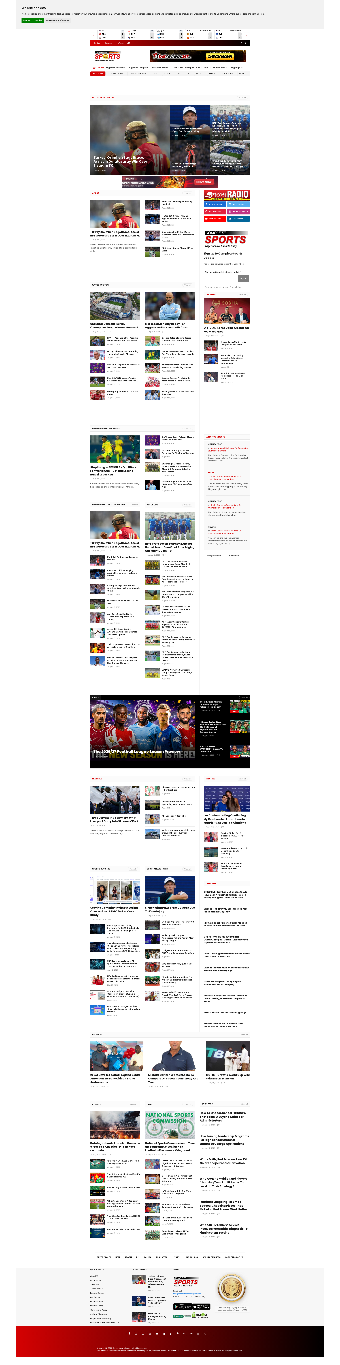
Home (101, 67)
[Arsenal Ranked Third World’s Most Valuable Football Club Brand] (152, 382)
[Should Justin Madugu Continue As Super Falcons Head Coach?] (240, 706)
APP (128, 43)
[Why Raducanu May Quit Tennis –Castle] (152, 967)
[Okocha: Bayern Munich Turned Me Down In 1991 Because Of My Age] (152, 485)
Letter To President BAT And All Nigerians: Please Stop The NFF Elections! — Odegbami (177, 1163)
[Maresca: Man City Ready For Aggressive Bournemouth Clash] (170, 306)
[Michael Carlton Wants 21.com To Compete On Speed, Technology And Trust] (174, 1056)
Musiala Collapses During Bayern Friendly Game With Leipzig (222, 983)
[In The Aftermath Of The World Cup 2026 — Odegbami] (152, 1194)
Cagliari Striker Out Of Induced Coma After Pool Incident (233, 836)
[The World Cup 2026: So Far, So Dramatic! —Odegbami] (152, 1221)
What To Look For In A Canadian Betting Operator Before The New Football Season (123, 1204)
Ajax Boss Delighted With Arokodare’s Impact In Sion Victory (120, 617)
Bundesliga (227, 74)
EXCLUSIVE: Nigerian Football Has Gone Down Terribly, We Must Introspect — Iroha (225, 998)
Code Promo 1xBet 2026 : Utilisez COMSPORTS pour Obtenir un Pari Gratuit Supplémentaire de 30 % (227, 939)
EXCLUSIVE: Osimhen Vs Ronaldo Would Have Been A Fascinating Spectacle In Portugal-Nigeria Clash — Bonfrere (226, 895)
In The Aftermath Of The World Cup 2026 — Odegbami (177, 1192)
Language (235, 67)
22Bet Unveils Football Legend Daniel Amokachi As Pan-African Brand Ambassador (115, 1078)
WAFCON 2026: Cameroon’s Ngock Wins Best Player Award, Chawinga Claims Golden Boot (177, 995)
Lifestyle (177, 1257)
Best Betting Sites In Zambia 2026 (123, 1187)
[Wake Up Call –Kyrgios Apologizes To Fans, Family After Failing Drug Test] (152, 939)
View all (242, 98)
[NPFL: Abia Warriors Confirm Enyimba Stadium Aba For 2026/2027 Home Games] (152, 625)
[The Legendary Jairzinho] (152, 819)
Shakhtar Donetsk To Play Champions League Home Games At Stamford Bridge (227, 164)
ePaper (121, 43)
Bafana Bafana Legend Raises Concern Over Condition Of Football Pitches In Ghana (176, 339)
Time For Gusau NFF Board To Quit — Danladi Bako (178, 788)
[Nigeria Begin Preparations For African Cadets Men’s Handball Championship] (152, 981)
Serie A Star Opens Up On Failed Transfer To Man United (233, 376)
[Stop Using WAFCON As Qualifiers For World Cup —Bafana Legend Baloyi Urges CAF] (152, 355)
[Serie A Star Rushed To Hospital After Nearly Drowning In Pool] (211, 867)
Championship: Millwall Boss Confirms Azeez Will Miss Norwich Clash (178, 235)
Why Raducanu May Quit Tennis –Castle (177, 965)
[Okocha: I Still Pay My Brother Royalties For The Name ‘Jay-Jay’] (152, 454)
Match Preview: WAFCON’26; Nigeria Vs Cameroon (211, 749)
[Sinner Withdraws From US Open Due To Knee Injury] (190, 122)
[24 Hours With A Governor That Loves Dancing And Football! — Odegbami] (152, 1179)
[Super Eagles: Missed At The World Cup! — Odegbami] (152, 1235)
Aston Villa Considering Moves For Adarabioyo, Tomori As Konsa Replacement (232, 359)
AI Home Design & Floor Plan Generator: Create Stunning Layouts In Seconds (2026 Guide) (123, 994)
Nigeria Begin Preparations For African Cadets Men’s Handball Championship (177, 980)
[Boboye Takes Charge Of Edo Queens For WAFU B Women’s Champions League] (152, 610)
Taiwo (211, 472)
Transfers (177, 67)
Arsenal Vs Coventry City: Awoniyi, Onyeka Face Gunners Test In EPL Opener (122, 632)
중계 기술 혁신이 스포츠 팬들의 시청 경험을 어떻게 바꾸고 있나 (123, 1162)
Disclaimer (95, 1297)
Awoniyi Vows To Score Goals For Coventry (178, 392)
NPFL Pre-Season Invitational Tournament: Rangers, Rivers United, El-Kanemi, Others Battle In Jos (178, 656)
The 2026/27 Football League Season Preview (136, 751)
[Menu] (94, 67)
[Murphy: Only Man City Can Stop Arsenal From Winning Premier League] (152, 368)
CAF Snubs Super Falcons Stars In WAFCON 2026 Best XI (123, 366)
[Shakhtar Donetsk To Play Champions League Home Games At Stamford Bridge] (230, 157)
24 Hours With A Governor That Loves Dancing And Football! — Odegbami (177, 1179)
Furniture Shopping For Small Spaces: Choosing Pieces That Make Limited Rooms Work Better (223, 1205)
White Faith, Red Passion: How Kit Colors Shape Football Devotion (223, 1161)
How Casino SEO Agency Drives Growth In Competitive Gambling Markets (123, 1009)
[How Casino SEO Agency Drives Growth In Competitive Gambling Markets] (97, 1010)
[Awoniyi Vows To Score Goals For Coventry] (152, 395)
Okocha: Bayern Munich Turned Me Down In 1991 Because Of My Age (177, 484)
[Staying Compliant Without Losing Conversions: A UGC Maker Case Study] (115, 890)
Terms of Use (96, 1288)
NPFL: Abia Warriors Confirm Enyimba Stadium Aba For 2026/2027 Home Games (175, 625)
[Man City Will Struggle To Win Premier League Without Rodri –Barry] (97, 382)
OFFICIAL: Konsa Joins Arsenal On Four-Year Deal (226, 329)
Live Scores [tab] (233, 555)
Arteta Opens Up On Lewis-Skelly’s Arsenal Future (234, 343)
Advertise (94, 1284)
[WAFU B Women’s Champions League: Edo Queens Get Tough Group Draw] (152, 673)
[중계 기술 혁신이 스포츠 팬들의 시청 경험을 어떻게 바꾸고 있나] (97, 1164)
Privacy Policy (96, 1301)
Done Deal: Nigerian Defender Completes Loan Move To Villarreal (227, 955)
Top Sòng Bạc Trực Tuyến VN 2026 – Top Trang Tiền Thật (123, 1217)
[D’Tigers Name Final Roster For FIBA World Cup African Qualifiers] (152, 954)
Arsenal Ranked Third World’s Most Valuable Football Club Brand (176, 379)
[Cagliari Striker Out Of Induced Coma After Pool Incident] (211, 837)
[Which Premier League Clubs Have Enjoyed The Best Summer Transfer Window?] (152, 834)
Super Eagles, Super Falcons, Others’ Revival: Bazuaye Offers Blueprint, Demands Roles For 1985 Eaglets (177, 467)
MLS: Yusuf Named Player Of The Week (177, 249)
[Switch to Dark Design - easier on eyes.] (241, 43)
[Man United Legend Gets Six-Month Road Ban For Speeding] (211, 852)
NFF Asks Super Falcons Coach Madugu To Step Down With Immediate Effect (226, 924)
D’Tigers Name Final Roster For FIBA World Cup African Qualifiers (178, 951)
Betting (97, 43)
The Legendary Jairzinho (174, 816)
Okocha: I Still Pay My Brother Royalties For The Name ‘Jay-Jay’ (178, 451)
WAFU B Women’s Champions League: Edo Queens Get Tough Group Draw (177, 673)
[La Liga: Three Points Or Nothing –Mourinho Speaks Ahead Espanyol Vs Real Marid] (97, 355)
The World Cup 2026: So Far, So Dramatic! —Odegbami (177, 1219)
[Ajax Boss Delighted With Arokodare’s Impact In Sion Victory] (97, 617)
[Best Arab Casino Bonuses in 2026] (97, 1233)
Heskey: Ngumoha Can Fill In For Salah (122, 392)
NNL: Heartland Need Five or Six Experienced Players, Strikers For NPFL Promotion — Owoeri (178, 579)
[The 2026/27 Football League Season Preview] (142, 730)
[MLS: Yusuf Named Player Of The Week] (152, 252)
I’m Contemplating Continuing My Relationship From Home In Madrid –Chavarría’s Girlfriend (225, 819)
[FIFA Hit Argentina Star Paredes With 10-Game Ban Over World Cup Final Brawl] (97, 341)
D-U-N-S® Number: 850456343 (104, 1322)
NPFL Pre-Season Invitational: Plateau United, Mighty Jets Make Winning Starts (178, 640)
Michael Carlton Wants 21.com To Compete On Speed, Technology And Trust (173, 1078)
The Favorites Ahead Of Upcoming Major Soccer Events (177, 803)
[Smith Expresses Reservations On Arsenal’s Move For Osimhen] (97, 648)
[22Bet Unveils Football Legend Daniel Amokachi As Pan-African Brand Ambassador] (116, 1056)
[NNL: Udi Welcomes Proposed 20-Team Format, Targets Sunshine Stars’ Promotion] (152, 595)
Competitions (192, 67)
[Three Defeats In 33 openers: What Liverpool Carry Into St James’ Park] (115, 800)
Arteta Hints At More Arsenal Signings (225, 1012)
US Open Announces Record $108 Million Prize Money (178, 923)
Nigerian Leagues (138, 67)
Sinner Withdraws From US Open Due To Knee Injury (187, 130)
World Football (160, 67)
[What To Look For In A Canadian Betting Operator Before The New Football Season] (97, 1204)
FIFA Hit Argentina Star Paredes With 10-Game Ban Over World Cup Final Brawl (122, 339)
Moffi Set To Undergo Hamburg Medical (184, 165)
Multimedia (219, 67)
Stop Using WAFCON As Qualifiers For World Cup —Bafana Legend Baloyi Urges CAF (178, 352)
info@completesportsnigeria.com (187, 1294)
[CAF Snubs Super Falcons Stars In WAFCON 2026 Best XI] (97, 368)
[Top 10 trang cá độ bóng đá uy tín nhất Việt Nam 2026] (97, 1178)
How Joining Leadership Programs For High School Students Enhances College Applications (224, 1140)
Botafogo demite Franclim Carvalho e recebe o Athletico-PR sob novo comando (115, 1146)
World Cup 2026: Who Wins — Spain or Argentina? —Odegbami (178, 1205)
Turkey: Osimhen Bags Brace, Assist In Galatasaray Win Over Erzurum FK (120, 162)
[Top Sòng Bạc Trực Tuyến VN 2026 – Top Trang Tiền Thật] (97, 1219)
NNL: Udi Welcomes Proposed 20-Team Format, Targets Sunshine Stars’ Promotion (178, 594)
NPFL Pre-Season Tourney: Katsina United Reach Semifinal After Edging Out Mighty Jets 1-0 (227, 127)
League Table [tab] (214, 555)
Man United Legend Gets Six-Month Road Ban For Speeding (235, 851)
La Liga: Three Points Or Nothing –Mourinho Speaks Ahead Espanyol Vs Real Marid (122, 352)
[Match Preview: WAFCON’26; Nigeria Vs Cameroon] (240, 751)
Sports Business (212, 1257)
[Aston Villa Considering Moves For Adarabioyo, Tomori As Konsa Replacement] (211, 359)
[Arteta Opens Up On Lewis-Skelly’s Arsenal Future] (211, 345)
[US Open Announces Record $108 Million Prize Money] (152, 925)
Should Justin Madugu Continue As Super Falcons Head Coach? (211, 704)
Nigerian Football (115, 67)
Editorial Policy (96, 1305)
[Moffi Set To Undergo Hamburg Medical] (190, 157)
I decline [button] (38, 20)
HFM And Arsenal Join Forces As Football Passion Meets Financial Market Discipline (123, 979)
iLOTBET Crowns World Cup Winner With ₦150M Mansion (229, 1076)
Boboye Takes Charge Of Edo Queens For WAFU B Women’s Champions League (176, 609)
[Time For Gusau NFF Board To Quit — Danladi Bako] (152, 791)
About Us (94, 1276)
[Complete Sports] (108, 56)
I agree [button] (26, 20)
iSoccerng (192, 1257)
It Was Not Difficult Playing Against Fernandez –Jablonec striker (176, 219)
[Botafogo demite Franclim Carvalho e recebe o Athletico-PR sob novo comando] (115, 1125)
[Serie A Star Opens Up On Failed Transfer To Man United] (211, 377)
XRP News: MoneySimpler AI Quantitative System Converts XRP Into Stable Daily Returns (122, 964)
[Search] (245, 43)
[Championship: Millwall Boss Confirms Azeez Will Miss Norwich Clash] (152, 236)
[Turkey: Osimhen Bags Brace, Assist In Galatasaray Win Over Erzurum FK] (130, 140)
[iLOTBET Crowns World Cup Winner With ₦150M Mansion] (232, 1056)
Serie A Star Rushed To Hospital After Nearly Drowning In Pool (231, 866)
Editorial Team (97, 1293)
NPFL (156, 74)
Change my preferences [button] (57, 20)
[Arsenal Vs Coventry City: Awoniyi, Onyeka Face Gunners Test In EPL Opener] (97, 633)
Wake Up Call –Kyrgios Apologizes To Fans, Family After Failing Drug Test (178, 938)
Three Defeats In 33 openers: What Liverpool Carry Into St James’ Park (114, 819)
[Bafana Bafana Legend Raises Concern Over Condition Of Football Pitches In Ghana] (152, 341)
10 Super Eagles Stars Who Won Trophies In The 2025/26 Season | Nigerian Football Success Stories (213, 727)
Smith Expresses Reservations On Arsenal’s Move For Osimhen (123, 645)
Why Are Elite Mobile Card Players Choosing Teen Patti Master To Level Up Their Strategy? (223, 1182)
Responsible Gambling (100, 1318)
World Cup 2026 (138, 74)
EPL (188, 74)
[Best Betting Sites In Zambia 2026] (97, 1191)
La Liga (199, 74)
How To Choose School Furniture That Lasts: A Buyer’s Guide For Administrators (223, 1116)
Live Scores (97, 74)
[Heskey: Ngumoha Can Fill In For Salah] (97, 395)
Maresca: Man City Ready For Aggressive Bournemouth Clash (166, 325)
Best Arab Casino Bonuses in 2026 (123, 1229)
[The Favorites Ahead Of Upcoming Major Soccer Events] (152, 805)
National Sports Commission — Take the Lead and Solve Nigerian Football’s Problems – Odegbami (170, 1146)
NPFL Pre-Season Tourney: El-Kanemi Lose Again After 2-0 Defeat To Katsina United (176, 564)
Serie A (212, 74)
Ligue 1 (242, 74)
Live (206, 67)
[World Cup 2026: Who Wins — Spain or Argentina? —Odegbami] (152, 1208)
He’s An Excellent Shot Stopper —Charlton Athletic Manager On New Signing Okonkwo (123, 660)
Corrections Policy (98, 1310)
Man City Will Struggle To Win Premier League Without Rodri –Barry (121, 379)
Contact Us (95, 1280)
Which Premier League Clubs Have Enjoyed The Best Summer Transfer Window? (178, 833)
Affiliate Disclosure (98, 1314)
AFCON (167, 74)
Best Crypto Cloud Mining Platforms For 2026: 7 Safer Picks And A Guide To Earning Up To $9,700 (123, 929)
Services (108, 43)
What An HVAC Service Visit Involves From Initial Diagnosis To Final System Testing (224, 1228)
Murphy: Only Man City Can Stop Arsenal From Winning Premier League (177, 366)
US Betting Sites (234, 1257)
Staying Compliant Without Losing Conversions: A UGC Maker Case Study (114, 911)
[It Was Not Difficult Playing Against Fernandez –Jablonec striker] (152, 219)
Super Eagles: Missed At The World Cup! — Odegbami (175, 1232)
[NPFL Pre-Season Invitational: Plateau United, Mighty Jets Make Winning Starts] (152, 640)
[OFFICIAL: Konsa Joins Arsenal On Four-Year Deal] (227, 311)
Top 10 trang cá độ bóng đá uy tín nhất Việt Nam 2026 (123, 1175)
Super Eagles (117, 74)
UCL (178, 74)
